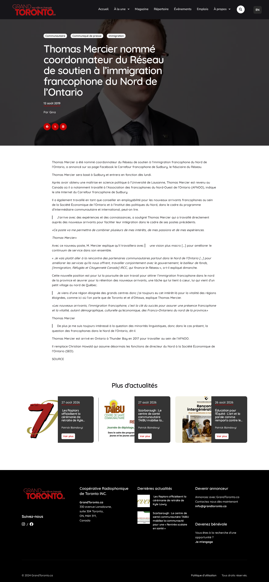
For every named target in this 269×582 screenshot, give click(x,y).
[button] (241, 9)
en (257, 10)
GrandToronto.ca (91, 502)
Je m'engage (204, 542)
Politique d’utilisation (203, 575)
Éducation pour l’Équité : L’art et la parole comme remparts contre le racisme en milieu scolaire (227, 418)
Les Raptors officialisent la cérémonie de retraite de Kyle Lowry (72, 416)
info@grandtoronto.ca (211, 506)
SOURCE (58, 359)
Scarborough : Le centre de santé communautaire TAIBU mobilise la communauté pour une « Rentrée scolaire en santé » (151, 420)
